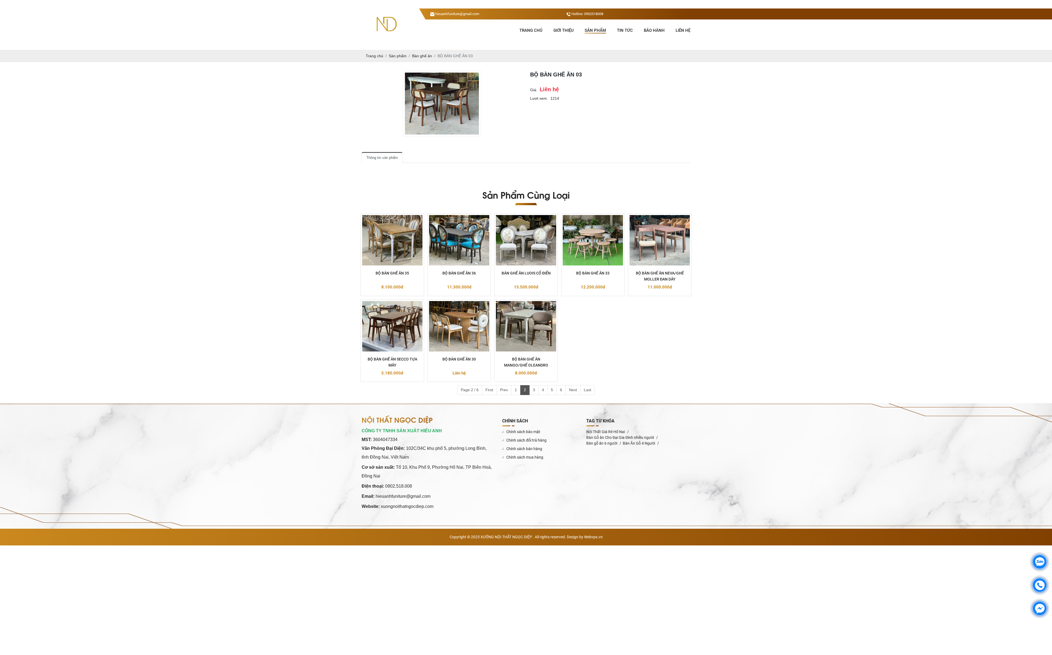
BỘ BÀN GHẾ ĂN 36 (459, 273)
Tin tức (625, 30)
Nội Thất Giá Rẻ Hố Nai (605, 432)
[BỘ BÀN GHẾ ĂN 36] (459, 240)
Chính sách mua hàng (524, 457)
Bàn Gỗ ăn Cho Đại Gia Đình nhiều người (620, 437)
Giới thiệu (563, 30)
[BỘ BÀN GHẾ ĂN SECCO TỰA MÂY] (392, 326)
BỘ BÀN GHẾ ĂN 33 (593, 273)
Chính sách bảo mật (523, 432)
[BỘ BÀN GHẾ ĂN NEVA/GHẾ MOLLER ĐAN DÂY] (660, 240)
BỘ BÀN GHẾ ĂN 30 (459, 359)
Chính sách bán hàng (524, 449)
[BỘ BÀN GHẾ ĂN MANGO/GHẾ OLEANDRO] (526, 326)
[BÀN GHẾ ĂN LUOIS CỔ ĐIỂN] (526, 240)
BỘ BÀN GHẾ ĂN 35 (392, 273)
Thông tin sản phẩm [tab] (382, 158)
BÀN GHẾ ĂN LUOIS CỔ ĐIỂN (526, 273)
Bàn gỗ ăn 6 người (601, 443)
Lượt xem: (539, 98)
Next (573, 390)
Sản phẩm (595, 30)
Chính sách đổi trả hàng (526, 440)
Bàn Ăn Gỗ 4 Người (639, 443)
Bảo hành (654, 30)
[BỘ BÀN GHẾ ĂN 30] (459, 326)
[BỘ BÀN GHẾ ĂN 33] (593, 240)
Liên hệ (683, 30)
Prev (504, 390)
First (489, 390)
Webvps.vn (593, 537)
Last (587, 390)
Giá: (533, 90)
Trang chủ (530, 30)
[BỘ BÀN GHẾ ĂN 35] (392, 240)
